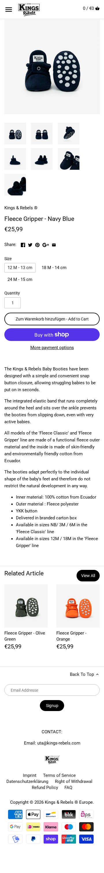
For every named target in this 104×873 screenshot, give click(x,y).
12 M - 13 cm (20, 267)
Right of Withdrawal (73, 781)
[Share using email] (54, 244)
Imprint (29, 775)
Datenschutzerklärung (27, 781)
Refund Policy (45, 787)
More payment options (52, 347)
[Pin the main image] (38, 244)
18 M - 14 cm (54, 267)
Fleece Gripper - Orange (71, 636)
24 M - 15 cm (20, 279)
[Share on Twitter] (31, 244)
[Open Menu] (8, 9)
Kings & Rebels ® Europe (69, 802)
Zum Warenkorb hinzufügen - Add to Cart (52, 319)
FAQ (68, 787)
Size (8, 258)
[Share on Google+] (46, 244)
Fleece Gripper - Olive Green (24, 636)
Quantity (12, 293)
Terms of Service (59, 775)
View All (88, 575)
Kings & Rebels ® (21, 207)
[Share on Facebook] (23, 244)
